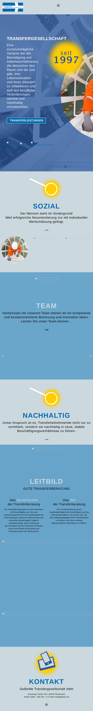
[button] (58, 5)
